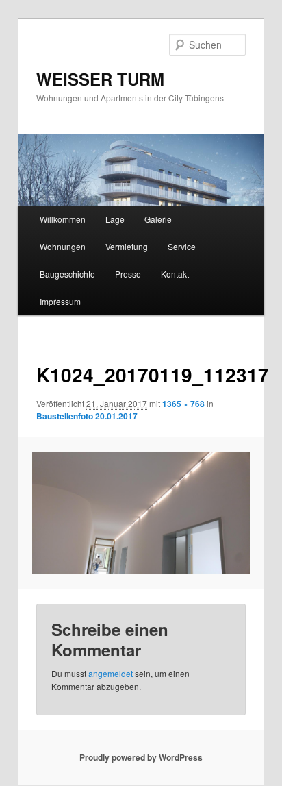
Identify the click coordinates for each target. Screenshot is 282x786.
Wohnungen (63, 246)
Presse (128, 274)
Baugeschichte (67, 274)
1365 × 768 (183, 403)
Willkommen (63, 219)
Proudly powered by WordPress (141, 757)
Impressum (60, 301)
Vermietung (126, 246)
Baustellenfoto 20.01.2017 (87, 416)
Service (182, 246)
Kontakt (175, 274)
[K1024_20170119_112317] (140, 513)
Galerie (158, 219)
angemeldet (110, 673)
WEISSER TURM (100, 78)
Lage (115, 219)
